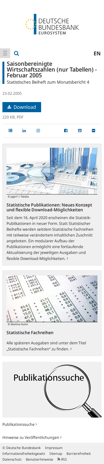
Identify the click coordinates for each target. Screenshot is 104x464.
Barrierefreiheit (79, 453)
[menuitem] (5, 53)
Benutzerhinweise (39, 459)
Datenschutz (12, 459)
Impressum (54, 447)
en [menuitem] (97, 53)
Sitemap (55, 453)
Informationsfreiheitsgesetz (23, 453)
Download (24, 107)
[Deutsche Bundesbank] (52, 23)
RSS (63, 459)
